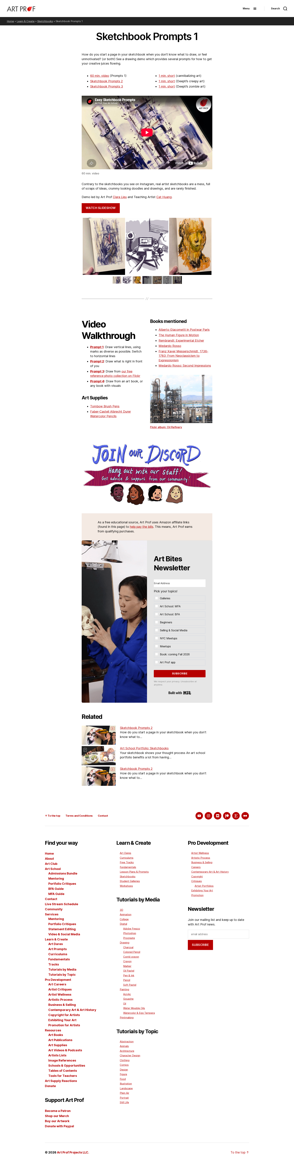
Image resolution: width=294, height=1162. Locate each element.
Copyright (197, 876)
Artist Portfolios (204, 885)
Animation (125, 914)
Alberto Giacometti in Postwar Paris (184, 329)
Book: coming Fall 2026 (175, 654)
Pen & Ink (128, 975)
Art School (53, 869)
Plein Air (124, 1093)
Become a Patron (58, 1111)
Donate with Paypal (59, 1126)
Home (10, 21)
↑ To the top (52, 815)
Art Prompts (57, 949)
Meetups (165, 646)
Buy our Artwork (57, 1121)
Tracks (53, 964)
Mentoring (56, 878)
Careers (196, 867)
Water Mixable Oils (134, 1008)
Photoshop (129, 933)
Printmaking (127, 1017)
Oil (124, 1003)
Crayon (127, 961)
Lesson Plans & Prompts (134, 871)
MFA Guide (56, 894)
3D (121, 909)
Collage (124, 919)
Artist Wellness (59, 994)
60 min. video (99, 75)
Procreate (129, 938)
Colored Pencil (131, 952)
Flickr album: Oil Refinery (166, 427)
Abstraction (127, 1041)
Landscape (126, 1088)
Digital (123, 923)
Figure (123, 1074)
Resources (53, 1030)
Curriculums (57, 954)
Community (54, 909)
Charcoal (128, 947)
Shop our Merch (57, 1116)
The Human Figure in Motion (179, 335)
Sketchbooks (45, 21)
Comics (124, 1064)
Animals (124, 1046)
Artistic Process (60, 999)
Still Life (124, 1102)
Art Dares (55, 944)
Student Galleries (130, 881)
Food (123, 1079)
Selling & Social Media (173, 630)
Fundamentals (59, 959)
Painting (124, 989)
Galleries (165, 598)
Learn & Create (26, 21)
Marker (127, 966)
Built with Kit (179, 693)
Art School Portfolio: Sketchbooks (144, 748)
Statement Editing (62, 929)
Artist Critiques (60, 989)
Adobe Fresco (131, 928)
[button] (180, 623)
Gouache (128, 998)
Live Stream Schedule (61, 904)
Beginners (166, 622)
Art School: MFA (170, 606)
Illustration (126, 1083)
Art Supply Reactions (61, 1081)
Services (51, 914)
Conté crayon (131, 956)
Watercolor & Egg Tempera (139, 1013)
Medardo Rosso (170, 346)
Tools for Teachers (62, 1076)
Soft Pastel (129, 984)
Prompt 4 (97, 381)
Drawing (124, 942)
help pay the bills (141, 526)
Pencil (126, 980)
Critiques (196, 881)
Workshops (126, 885)
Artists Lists (57, 1055)
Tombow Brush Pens (104, 406)
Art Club (51, 863)
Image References (62, 1060)
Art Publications (60, 1040)
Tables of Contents (62, 1070)
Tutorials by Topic (62, 974)
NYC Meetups (168, 638)
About (49, 858)
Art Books (55, 1035)
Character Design (130, 1055)
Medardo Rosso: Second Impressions (185, 365)
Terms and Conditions (79, 815)
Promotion (197, 895)
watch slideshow (101, 208)
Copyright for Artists (64, 1015)
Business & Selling (62, 1005)
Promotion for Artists (64, 1025)
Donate (50, 1086)
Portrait (124, 1097)
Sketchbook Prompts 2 (106, 81)
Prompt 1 (97, 347)
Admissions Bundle (62, 873)
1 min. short (167, 75)
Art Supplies (57, 1045)
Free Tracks (127, 862)
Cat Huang (164, 197)
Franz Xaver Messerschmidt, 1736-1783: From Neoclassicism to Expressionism (183, 355)
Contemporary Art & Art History (72, 1010)
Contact (103, 815)
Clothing (124, 1060)
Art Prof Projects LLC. (73, 1152)
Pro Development (58, 979)
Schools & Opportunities (66, 1065)
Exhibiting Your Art (62, 1020)
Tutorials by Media (62, 969)
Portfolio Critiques (62, 883)
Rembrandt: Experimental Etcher (181, 340)
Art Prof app (167, 662)
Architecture (127, 1050)
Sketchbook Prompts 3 (106, 86)
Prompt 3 (97, 371)
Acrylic (127, 994)
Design (124, 1069)
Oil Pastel (128, 970)
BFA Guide (56, 889)
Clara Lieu (120, 197)
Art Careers (57, 984)
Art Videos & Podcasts (65, 1050)
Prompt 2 (97, 361)
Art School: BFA (170, 614)
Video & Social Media (64, 934)
